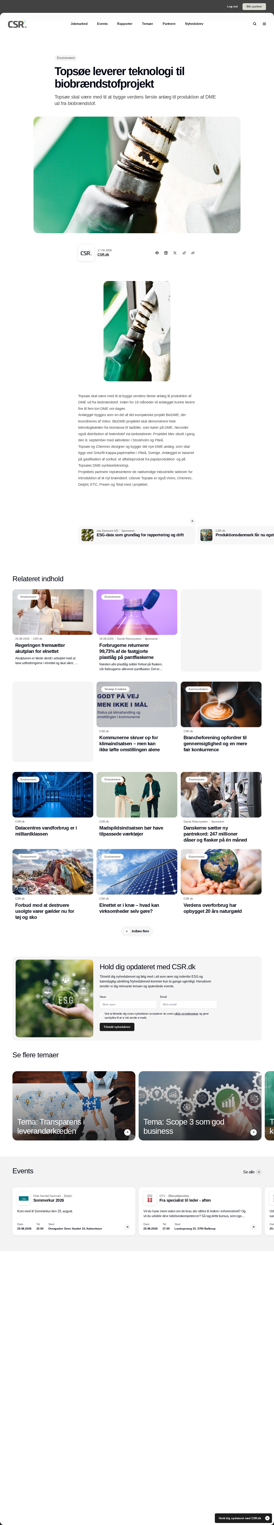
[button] (192, 521)
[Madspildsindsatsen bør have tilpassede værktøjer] (136, 804)
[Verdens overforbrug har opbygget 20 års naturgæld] (221, 881)
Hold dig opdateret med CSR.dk (240, 1518)
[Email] (184, 253)
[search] (254, 23)
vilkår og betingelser (186, 1013)
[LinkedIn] (165, 253)
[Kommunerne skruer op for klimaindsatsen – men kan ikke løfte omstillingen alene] (136, 717)
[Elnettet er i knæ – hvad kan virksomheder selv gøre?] (136, 881)
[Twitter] (175, 253)
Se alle (248, 1172)
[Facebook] (157, 253)
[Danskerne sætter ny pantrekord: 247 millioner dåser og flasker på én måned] (221, 807)
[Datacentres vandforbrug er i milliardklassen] (52, 804)
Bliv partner (254, 6)
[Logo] (17, 24)
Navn (103, 996)
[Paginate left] (15, 1106)
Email (163, 996)
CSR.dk (103, 254)
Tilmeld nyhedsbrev (117, 1026)
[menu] (264, 23)
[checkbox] (101, 1015)
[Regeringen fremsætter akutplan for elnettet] (52, 627)
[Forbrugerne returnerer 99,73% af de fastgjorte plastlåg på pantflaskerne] (136, 630)
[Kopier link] (193, 252)
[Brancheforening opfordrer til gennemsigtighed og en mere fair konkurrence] (221, 717)
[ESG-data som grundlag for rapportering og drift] (137, 535)
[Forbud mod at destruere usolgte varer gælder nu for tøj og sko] (52, 884)
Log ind (232, 6)
